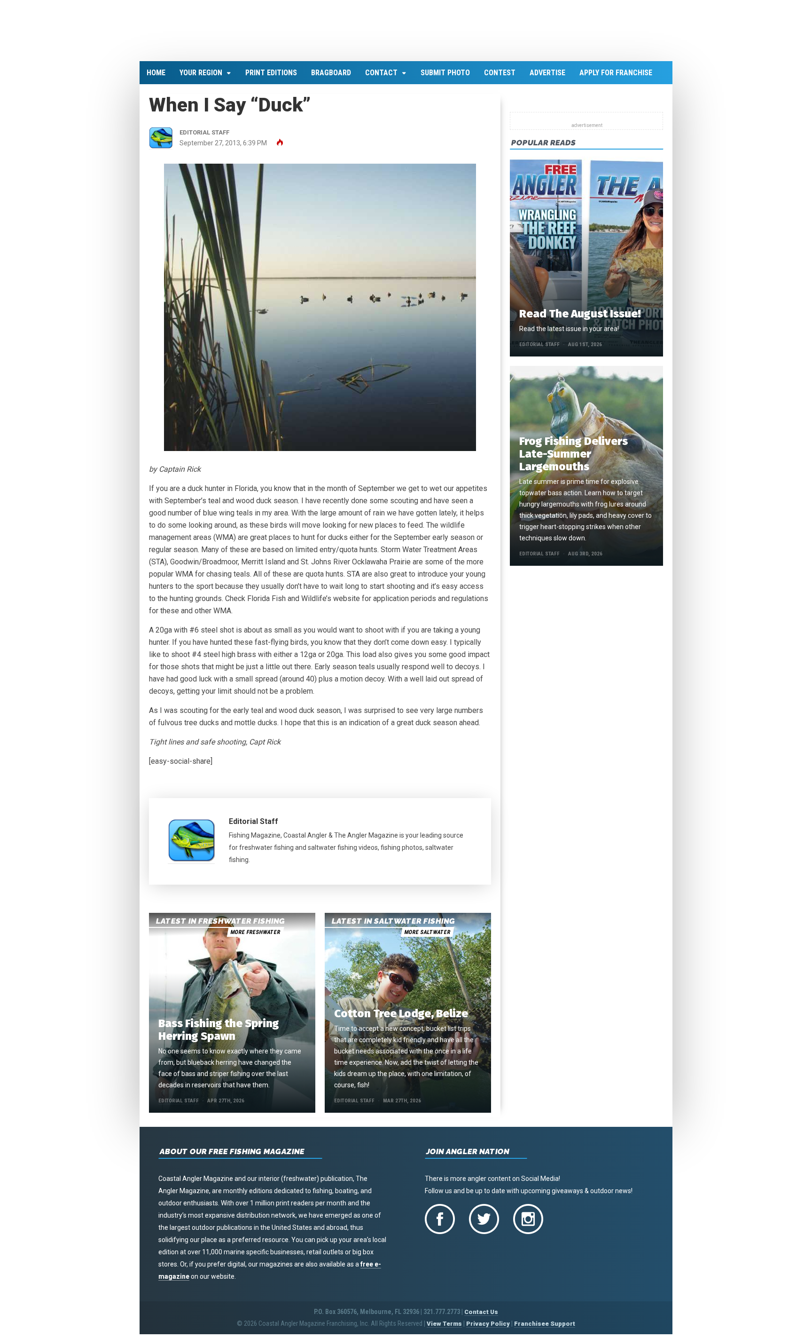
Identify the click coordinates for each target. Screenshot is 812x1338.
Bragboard (331, 78)
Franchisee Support (544, 1328)
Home (156, 78)
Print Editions (271, 78)
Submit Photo (445, 78)
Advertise (547, 78)
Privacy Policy (488, 1328)
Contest (499, 78)
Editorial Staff (253, 827)
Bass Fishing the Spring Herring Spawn (218, 1035)
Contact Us (481, 1317)
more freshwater (255, 937)
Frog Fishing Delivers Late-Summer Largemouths (573, 459)
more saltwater (427, 937)
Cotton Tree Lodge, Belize (401, 1018)
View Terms (444, 1328)
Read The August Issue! (579, 319)
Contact (381, 78)
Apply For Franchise (615, 78)
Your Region (201, 78)
